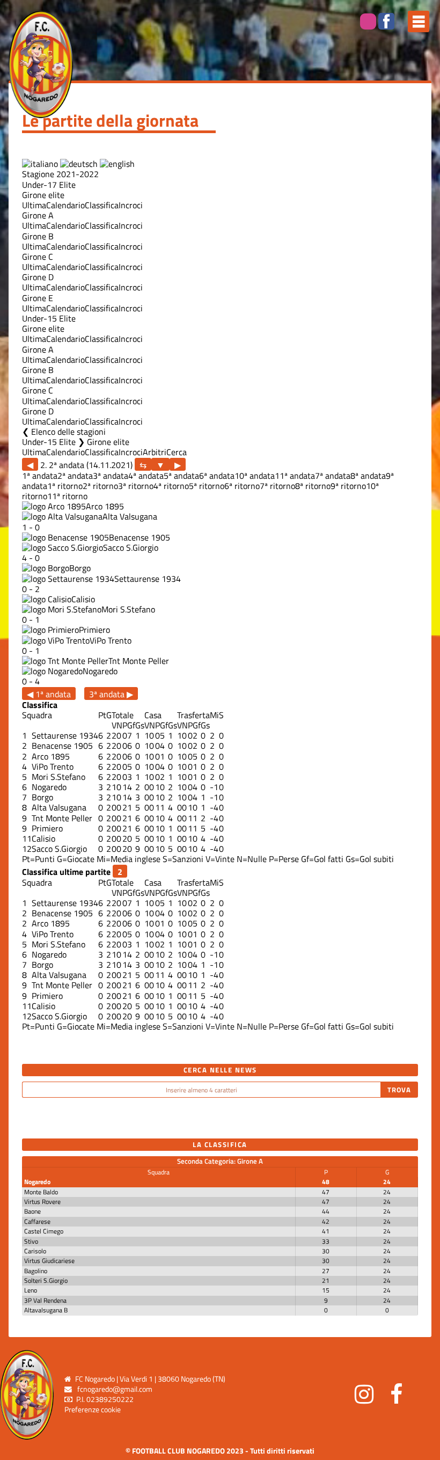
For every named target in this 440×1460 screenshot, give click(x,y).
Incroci (131, 205)
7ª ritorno (277, 485)
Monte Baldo (41, 1192)
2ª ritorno (100, 485)
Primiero (94, 629)
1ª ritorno (65, 485)
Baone (32, 1211)
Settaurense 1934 (147, 578)
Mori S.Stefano (128, 609)
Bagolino (35, 1271)
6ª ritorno (242, 485)
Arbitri (154, 452)
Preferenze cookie (92, 1409)
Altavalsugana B (46, 1310)
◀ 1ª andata (49, 694)
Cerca (176, 452)
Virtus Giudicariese (49, 1260)
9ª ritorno (348, 485)
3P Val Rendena (45, 1300)
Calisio (83, 599)
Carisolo (35, 1251)
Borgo (80, 567)
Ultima (34, 205)
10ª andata (254, 475)
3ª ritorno (135, 485)
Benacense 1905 (139, 537)
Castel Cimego (43, 1231)
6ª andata (216, 475)
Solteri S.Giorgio (46, 1280)
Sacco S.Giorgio (130, 547)
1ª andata (39, 475)
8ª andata (368, 475)
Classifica (102, 205)
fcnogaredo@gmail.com (114, 1389)
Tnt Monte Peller (138, 660)
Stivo (31, 1241)
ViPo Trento (110, 640)
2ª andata (75, 475)
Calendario (65, 205)
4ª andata (146, 475)
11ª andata (295, 475)
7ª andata (332, 475)
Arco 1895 (105, 506)
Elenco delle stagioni (68, 431)
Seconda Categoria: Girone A (220, 1161)
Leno (30, 1290)
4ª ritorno (171, 485)
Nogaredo (100, 671)
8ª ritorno (313, 485)
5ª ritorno (206, 485)
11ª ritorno (67, 496)
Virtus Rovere (42, 1201)
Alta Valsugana (129, 516)
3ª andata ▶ (111, 694)
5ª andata (181, 475)
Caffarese (37, 1221)
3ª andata (110, 475)
